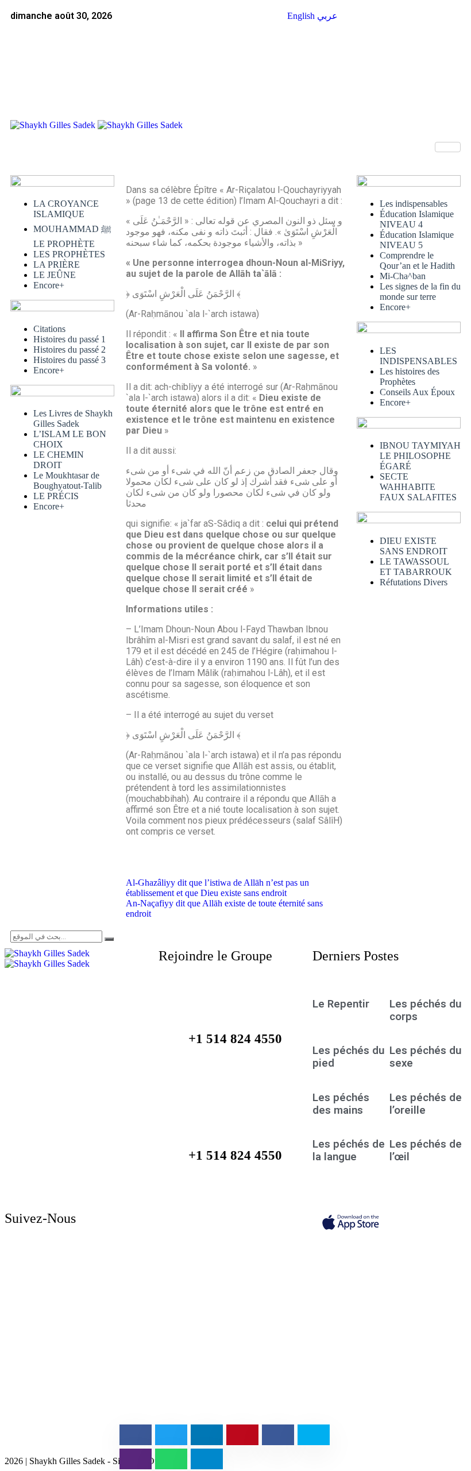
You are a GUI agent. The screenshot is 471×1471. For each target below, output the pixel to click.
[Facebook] (312, 26)
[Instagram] (120, 1265)
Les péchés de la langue (348, 1150)
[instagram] (312, 70)
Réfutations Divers (413, 582)
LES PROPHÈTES (69, 254)
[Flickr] (120, 1374)
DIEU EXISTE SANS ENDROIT (413, 546)
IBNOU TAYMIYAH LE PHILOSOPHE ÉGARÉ (420, 456)
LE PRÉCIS (56, 496)
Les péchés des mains (340, 1104)
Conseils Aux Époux (417, 392)
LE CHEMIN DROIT (58, 460)
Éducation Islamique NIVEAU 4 (417, 219)
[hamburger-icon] (448, 147)
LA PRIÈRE (56, 264)
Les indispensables (413, 204)
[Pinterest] (120, 1417)
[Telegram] (120, 1308)
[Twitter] (312, 48)
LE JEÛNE (54, 275)
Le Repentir (340, 1004)
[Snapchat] (120, 1396)
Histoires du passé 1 (69, 339)
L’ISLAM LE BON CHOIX (69, 439)
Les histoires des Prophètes (409, 376)
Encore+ (48, 285)
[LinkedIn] (312, 92)
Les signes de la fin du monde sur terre (420, 291)
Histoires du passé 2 (69, 349)
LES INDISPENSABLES (418, 356)
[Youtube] (120, 1286)
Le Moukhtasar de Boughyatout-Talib (67, 480)
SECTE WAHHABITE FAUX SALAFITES (418, 487)
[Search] (109, 939)
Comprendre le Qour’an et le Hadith (417, 260)
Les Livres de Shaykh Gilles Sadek (73, 418)
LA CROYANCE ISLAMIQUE (66, 209)
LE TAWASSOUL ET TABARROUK (416, 567)
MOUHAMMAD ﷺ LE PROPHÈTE (72, 236)
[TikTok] (120, 1330)
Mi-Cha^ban (403, 276)
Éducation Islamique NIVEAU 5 (417, 240)
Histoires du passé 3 (69, 360)
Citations (49, 329)
